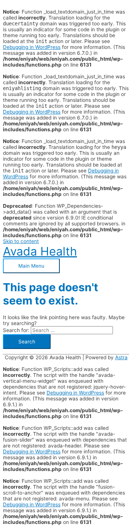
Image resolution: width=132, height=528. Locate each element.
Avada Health (40, 251)
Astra (121, 357)
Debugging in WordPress (31, 47)
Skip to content (21, 241)
